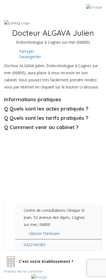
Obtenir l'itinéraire (44, 233)
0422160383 (34, 244)
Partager (26, 51)
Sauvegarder (29, 56)
